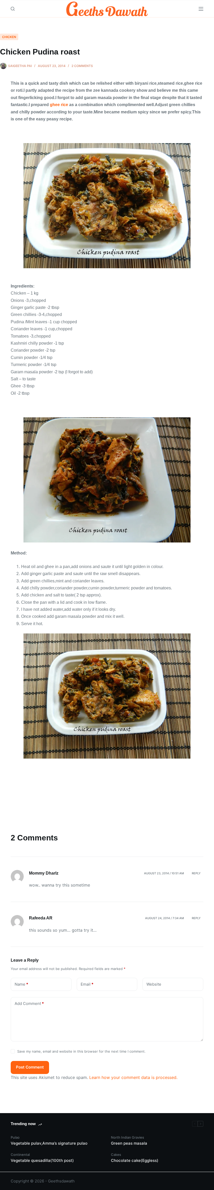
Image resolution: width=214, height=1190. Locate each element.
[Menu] (201, 9)
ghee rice (59, 104)
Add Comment (29, 1003)
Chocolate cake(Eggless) (134, 1160)
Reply (196, 873)
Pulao (15, 1137)
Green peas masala (129, 1143)
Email (87, 984)
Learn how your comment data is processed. (133, 1077)
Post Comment (30, 1067)
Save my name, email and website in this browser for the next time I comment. (81, 1051)
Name (21, 984)
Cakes (116, 1154)
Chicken (9, 37)
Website (153, 984)
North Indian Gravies (127, 1137)
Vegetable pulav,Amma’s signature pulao (49, 1143)
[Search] (13, 9)
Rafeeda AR (40, 918)
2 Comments (82, 66)
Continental (20, 1154)
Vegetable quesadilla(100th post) (42, 1160)
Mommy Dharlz (43, 873)
